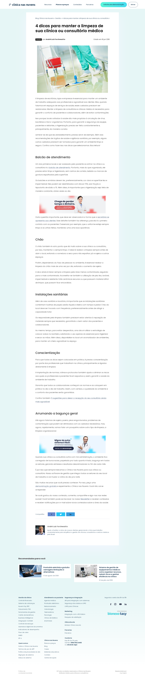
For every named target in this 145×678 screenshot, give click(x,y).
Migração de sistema (26, 655)
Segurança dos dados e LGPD (75, 603)
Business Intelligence (25, 618)
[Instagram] (115, 604)
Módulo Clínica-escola (73, 625)
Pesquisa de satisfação (73, 617)
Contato (47, 655)
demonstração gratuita (46, 486)
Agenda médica (50, 601)
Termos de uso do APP (26, 649)
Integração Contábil (25, 621)
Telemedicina (49, 612)
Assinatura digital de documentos (30, 627)
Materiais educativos (51, 652)
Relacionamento (50, 606)
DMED (20, 635)
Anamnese (48, 621)
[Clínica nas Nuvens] (21, 5)
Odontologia (48, 609)
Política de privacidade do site (29, 652)
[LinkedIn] (126, 604)
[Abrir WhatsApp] (140, 673)
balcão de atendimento (59, 167)
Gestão (58, 18)
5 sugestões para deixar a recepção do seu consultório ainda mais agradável (70, 400)
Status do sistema (24, 658)
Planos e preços (50, 643)
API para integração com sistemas (77, 601)
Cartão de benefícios (26, 615)
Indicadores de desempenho (28, 630)
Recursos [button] (47, 4)
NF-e (20, 638)
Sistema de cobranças (26, 603)
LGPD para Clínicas (71, 606)
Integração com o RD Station (75, 614)
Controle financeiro (25, 601)
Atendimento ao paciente (53, 598)
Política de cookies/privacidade (25, 672)
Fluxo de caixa (23, 632)
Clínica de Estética (50, 618)
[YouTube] (120, 604)
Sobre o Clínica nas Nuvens (28, 646)
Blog (45, 646)
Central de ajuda (50, 658)
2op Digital (123, 673)
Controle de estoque (25, 624)
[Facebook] (110, 604)
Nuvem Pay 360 (23, 606)
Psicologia (48, 615)
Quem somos (23, 643)
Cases (46, 649)
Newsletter (85, 499)
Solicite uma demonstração (113, 5)
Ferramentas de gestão (26, 612)
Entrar (133, 5)
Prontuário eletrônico (51, 603)
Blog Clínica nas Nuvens (44, 18)
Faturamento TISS (24, 609)
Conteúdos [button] (77, 4)
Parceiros (89, 4)
